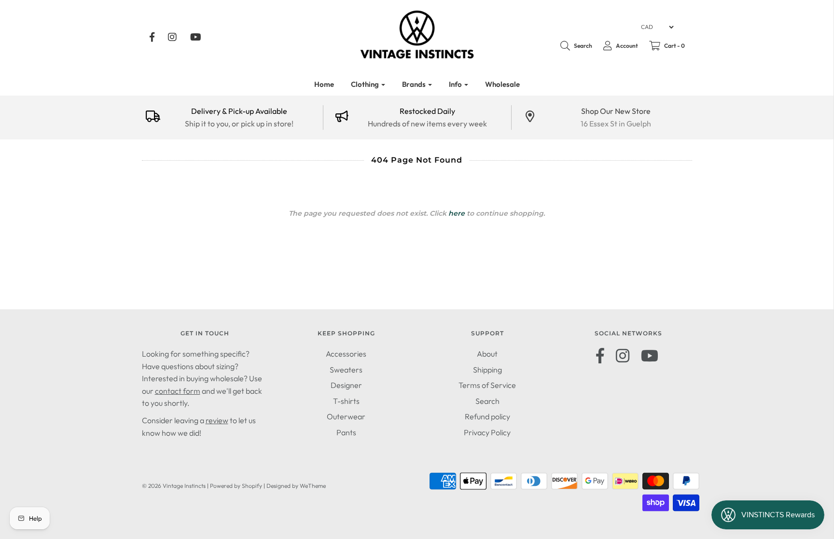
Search (487, 401)
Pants (346, 432)
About (487, 354)
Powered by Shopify (236, 485)
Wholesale (502, 84)
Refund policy (487, 416)
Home (324, 84)
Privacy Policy (487, 432)
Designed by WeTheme (296, 485)
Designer (346, 385)
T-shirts (346, 401)
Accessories (346, 354)
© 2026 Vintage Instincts (174, 485)
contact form (177, 391)
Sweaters (346, 369)
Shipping (487, 369)
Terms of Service (487, 385)
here (456, 213)
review (217, 420)
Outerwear (346, 416)
